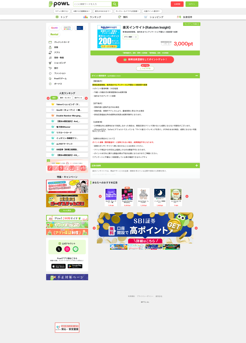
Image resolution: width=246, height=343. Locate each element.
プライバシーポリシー (145, 296)
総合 (54, 98)
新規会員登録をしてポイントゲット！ (147, 59)
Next (86, 98)
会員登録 (177, 4)
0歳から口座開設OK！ (81, 11)
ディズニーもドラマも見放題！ (127, 11)
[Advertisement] (67, 300)
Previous (48, 98)
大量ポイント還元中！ (152, 11)
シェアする (146, 68)
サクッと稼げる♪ (62, 11)
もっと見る (67, 210)
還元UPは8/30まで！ (103, 11)
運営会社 (159, 296)
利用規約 (131, 296)
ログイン (192, 4)
